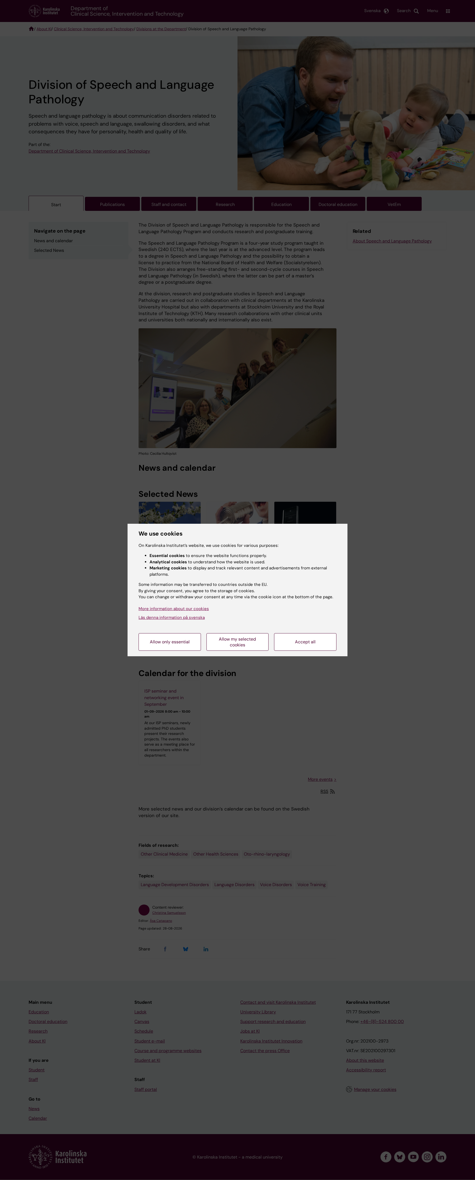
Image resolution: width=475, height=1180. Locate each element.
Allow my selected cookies (237, 642)
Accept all (305, 642)
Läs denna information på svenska (172, 617)
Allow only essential (170, 642)
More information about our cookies (174, 608)
